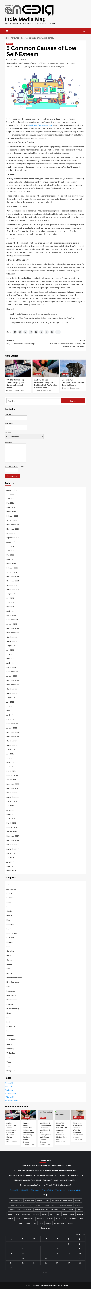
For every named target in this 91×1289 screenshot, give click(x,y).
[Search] (83, 31)
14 (57, 1253)
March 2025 (11, 563)
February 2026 (12, 516)
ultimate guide (59, 1223)
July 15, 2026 (78, 1139)
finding (71, 1209)
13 (46, 1253)
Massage (9, 1004)
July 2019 (10, 858)
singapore (72, 1218)
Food (8, 947)
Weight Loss (11, 1071)
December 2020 (12, 784)
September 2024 (12, 589)
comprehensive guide (65, 1205)
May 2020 (10, 814)
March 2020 (11, 823)
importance (26, 1214)
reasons (50, 1218)
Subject (8, 433)
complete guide (49, 1205)
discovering (28, 1209)
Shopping (10, 1035)
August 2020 (11, 801)
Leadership (10, 991)
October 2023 (11, 637)
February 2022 (12, 724)
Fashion (9, 929)
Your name (9, 414)
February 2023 (12, 672)
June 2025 (10, 551)
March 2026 (11, 512)
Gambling (10, 951)
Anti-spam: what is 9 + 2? (14, 466)
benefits (40, 1200)
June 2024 (10, 602)
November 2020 (12, 788)
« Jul (44, 1272)
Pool (8, 1022)
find (63, 1209)
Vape (8, 1066)
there (20, 1223)
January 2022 (11, 728)
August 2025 (11, 542)
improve (36, 1214)
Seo (7, 1031)
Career (9, 902)
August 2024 (11, 594)
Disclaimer (9, 1090)
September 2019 (12, 849)
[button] (7, 31)
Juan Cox (11, 60)
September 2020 (12, 797)
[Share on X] (20, 332)
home (17, 1214)
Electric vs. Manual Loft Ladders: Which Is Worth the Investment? (45, 1185)
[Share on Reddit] (41, 332)
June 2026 (10, 499)
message (80, 1214)
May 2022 (10, 711)
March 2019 (11, 871)
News (8, 1013)
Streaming (10, 1049)
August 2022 (11, 698)
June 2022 (10, 706)
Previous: (20, 342)
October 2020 (11, 793)
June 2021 (10, 758)
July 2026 (10, 494)
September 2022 (12, 693)
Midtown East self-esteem (40, 125)
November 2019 (12, 840)
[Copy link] (58, 332)
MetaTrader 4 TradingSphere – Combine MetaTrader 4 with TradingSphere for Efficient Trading (45, 1175)
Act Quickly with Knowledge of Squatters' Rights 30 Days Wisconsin (39, 322)
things (28, 1223)
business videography (17, 1205)
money (10, 1218)
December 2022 (12, 680)
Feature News (11, 933)
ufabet (48, 1223)
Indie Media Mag (25, 19)
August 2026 (11, 490)
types (41, 1223)
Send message (12, 476)
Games (79, 1209)
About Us (8, 1086)
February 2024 (12, 620)
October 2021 (11, 741)
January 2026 (11, 520)
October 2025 (11, 533)
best (47, 1200)
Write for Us (9, 1097)
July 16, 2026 (61, 1142)
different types (15, 1209)
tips (35, 1223)
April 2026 (10, 507)
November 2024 (12, 581)
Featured (9, 43)
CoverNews (52, 1285)
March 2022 (11, 719)
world (70, 1223)
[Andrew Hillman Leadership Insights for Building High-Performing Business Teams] (46, 368)
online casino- (29, 1218)
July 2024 (10, 598)
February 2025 (12, 568)
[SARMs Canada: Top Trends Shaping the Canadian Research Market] (18, 368)
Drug (8, 920)
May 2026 (10, 503)
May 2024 (10, 607)
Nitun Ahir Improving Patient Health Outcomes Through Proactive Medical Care (61, 1130)
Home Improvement (14, 978)
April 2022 (10, 715)
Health (9, 973)
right (58, 1218)
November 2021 (12, 736)
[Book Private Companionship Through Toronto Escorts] (73, 368)
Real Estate (10, 1026)
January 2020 (11, 832)
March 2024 (11, 615)
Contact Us (9, 1083)
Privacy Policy (10, 1093)
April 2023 (10, 663)
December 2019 (12, 836)
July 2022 (10, 702)
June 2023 (10, 654)
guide (10, 1214)
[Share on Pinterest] (36, 332)
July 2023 (10, 650)
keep (51, 1214)
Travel (8, 1062)
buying (30, 1205)
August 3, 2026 (46, 1144)
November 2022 (12, 685)
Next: (67, 343)
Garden (9, 964)
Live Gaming (11, 995)
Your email (9, 423)
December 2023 (12, 628)
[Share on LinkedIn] (25, 332)
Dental (9, 915)
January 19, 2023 (21, 60)
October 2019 (11, 845)
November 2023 (12, 633)
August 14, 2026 (19, 390)
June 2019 (10, 862)
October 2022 (11, 689)
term (81, 1218)
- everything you (16, 1200)
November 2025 (12, 529)
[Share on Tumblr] (47, 332)
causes (38, 1205)
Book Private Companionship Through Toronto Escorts (33, 314)
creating (78, 1205)
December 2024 (12, 576)
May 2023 (10, 659)
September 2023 (12, 641)
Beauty (9, 893)
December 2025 (12, 525)
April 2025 (10, 559)
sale (64, 1218)
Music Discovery (12, 1009)
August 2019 (11, 853)
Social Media (11, 1040)
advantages (29, 1200)
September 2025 (12, 538)
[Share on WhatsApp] (31, 332)
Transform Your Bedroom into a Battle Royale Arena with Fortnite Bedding (42, 318)
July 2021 (10, 754)
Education (10, 924)
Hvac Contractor (12, 982)
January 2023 (11, 676)
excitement (55, 1209)
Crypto (9, 911)
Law (8, 986)
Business (9, 898)
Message (8, 442)
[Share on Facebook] (15, 332)
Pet (7, 1018)
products (40, 1218)
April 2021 (10, 767)
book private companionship (62, 1200)
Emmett (10, 390)
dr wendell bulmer (41, 1209)
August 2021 (11, 749)
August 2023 (11, 646)
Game (8, 955)
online (18, 1218)
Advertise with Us (11, 1100)
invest (44, 1214)
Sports (9, 1044)
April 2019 (10, 866)
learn (65, 1214)
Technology (11, 1053)
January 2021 (11, 780)
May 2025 (10, 555)
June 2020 (10, 810)
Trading (9, 1057)
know (58, 1214)
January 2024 (11, 624)
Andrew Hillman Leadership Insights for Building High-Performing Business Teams (45, 1170)
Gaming (9, 960)
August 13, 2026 (47, 390)
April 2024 (10, 611)
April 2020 (10, 819)
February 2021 (12, 775)
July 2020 (10, 806)
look (72, 1214)
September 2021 (12, 745)
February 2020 (12, 827)
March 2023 (11, 667)
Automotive (11, 889)
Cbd (8, 907)
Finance (9, 942)
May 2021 (10, 762)
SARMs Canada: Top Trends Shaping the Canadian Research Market (11, 1130)
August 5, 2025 (75, 388)
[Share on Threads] (52, 332)
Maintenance (11, 1000)
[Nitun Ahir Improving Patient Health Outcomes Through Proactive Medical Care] (62, 1115)
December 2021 (12, 732)
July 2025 (10, 546)
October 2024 (11, 585)
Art (7, 884)
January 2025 (11, 572)
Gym (8, 969)
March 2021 (11, 771)
